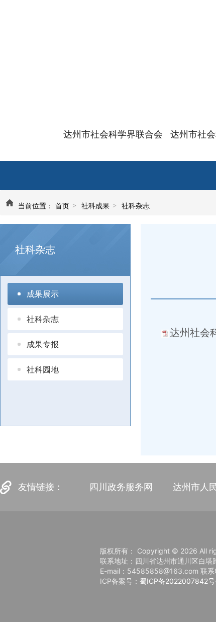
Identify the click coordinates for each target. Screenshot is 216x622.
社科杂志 (136, 205)
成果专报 (43, 344)
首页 (62, 205)
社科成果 (95, 205)
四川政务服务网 (121, 487)
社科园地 (43, 369)
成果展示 (43, 294)
